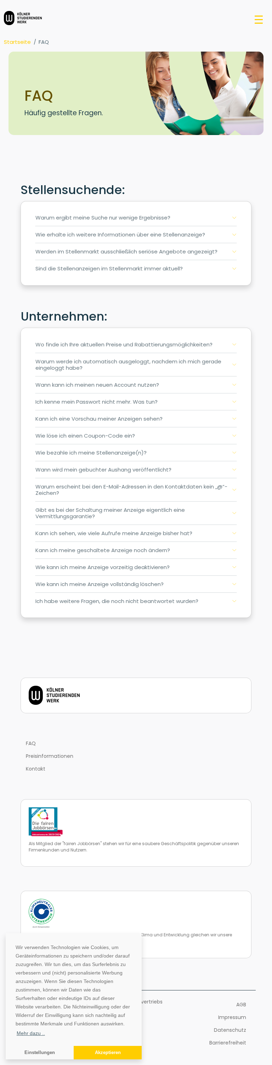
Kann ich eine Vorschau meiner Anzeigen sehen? (99, 418)
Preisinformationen (49, 756)
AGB (241, 1004)
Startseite (17, 42)
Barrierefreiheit (227, 1042)
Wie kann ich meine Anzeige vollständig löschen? (99, 584)
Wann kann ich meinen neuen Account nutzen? (97, 384)
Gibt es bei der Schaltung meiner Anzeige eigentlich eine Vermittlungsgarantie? (110, 513)
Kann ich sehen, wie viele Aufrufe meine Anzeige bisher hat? (113, 533)
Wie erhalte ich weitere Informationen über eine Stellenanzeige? (120, 234)
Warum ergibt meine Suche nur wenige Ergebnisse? (102, 217)
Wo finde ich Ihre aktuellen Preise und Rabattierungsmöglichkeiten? (123, 344)
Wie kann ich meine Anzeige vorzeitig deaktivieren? (102, 567)
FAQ (31, 743)
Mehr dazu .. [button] (31, 1033)
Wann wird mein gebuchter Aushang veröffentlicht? (103, 469)
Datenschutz (230, 1030)
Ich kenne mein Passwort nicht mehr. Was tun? (96, 401)
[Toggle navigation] (259, 19)
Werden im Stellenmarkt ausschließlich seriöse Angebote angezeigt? (126, 251)
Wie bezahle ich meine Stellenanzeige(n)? (91, 452)
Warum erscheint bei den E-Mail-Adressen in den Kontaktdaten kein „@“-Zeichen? (131, 490)
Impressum (232, 1017)
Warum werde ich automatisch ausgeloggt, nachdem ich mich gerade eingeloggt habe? (128, 364)
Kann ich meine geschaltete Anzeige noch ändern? (102, 550)
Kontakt (35, 768)
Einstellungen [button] (39, 1052)
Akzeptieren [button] (108, 1052)
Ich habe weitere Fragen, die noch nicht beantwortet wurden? (116, 601)
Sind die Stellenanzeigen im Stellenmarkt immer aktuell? (109, 268)
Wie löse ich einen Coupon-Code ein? (85, 435)
